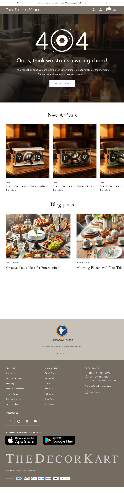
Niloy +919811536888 (100, 373)
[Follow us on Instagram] (18, 421)
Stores (48, 383)
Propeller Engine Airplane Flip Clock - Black (72, 186)
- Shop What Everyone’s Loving (72, 3)
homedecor (12, 263)
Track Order (50, 373)
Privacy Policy (12, 394)
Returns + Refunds (14, 378)
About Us (49, 378)
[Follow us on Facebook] (10, 421)
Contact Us (11, 373)
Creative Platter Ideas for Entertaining (32, 267)
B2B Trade (50, 404)
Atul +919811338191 (99, 376)
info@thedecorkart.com (100, 386)
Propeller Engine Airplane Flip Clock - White (26, 186)
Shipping (10, 383)
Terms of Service (13, 399)
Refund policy (12, 404)
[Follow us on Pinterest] (27, 421)
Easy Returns (51, 399)
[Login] (100, 9)
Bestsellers (62, 83)
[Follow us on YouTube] (35, 421)
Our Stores (94, 392)
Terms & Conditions (15, 388)
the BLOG (49, 388)
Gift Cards (49, 394)
